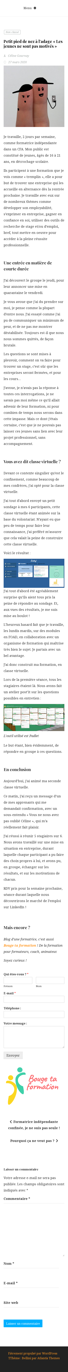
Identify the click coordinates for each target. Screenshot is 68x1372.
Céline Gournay (18, 55)
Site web (11, 1302)
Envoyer (13, 1055)
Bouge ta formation (20, 945)
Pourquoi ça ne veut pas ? (32, 1140)
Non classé (12, 32)
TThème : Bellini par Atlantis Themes (34, 1358)
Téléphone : (12, 1008)
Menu (28, 8)
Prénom (8, 986)
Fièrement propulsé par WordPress (33, 1353)
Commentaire (17, 1198)
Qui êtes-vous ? (16, 974)
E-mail (10, 993)
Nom (39, 986)
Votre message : (15, 1023)
